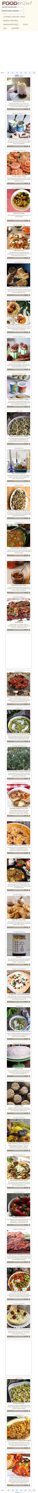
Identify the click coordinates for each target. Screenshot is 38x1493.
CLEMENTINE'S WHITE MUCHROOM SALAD (18, 995)
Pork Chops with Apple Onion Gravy (19, 882)
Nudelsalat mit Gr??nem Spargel (19, 436)
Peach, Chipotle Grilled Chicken (19, 1478)
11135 (16, 75)
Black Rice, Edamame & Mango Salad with (19, 511)
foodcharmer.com (19, 76)
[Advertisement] (19, 51)
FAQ (4, 28)
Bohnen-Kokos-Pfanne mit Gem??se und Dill (19, 1032)
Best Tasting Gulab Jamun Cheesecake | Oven (19, 1329)
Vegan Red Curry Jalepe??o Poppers (19, 399)
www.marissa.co (19, 671)
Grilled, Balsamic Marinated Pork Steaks (19, 1254)
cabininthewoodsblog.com (19, 150)
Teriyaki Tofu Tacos (18, 250)
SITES (25, 24)
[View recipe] (18, 100)
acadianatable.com (19, 522)
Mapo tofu (19, 957)
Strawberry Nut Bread (19, 1217)
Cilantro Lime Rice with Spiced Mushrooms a (19, 1181)
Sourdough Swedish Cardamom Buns (19, 325)
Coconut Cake (19, 1068)
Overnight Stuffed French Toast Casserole (19, 809)
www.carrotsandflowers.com (19, 113)
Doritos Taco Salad (18, 213)
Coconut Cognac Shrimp (19, 176)
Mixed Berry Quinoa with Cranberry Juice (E (19, 697)
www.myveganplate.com (19, 336)
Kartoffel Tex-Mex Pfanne (19, 1292)
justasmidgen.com (19, 262)
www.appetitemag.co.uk (19, 931)
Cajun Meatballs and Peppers (19, 548)
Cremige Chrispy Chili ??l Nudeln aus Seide (19, 846)
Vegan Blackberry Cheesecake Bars (18, 139)
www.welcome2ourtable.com (19, 299)
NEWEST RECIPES (10, 21)
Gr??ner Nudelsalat (19, 1403)
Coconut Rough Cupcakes (18, 362)
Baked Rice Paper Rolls (19, 920)
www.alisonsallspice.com (19, 225)
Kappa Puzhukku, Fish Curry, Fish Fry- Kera (19, 1143)
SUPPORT (15, 28)
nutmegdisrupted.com (19, 1080)
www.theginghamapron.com (19, 187)
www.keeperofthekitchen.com (19, 745)
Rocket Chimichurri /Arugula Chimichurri (19, 771)
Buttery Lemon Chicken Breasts (19, 287)
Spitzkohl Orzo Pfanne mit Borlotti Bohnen (19, 734)
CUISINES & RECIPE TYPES (14, 17)
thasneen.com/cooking (19, 1117)
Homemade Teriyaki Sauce (19, 585)
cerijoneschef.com (19, 485)
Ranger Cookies (19, 1106)
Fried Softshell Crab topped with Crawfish (19, 1440)
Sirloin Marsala (19, 622)
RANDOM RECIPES (10, 24)
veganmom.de (19, 411)
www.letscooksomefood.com (19, 969)
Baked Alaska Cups (19, 101)
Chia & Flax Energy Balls (19, 473)
